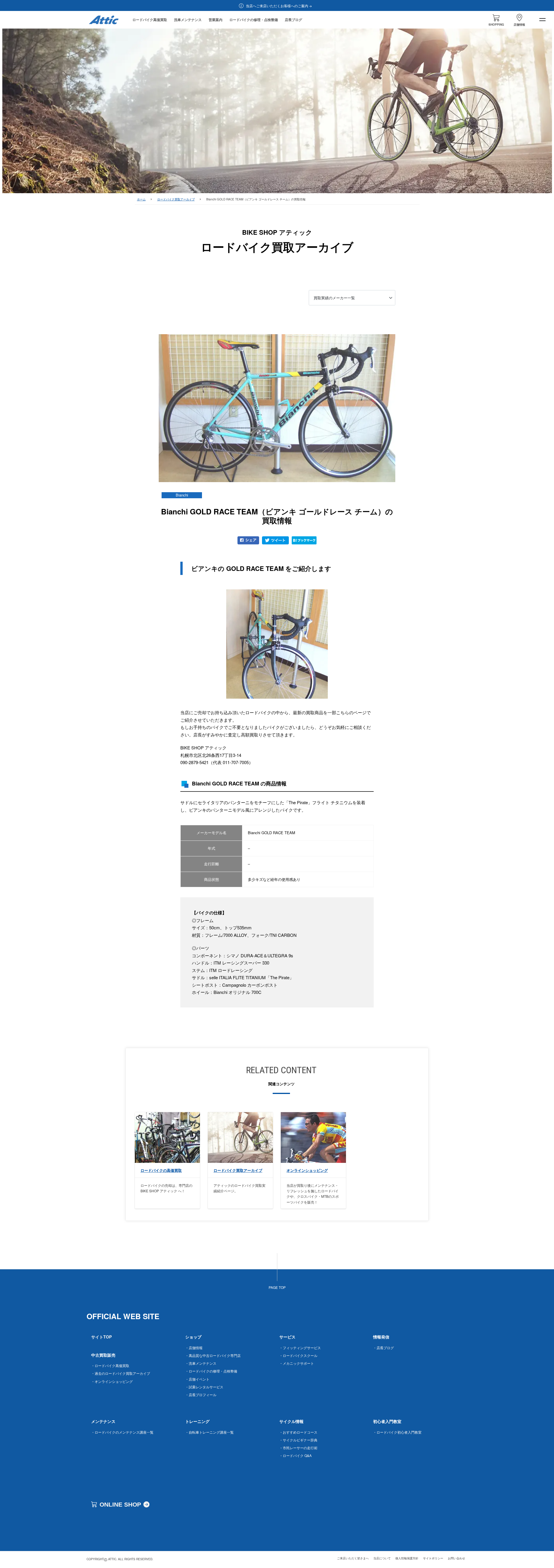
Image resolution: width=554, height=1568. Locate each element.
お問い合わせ (456, 1558)
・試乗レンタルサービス (204, 1386)
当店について (382, 1558)
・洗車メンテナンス (200, 1363)
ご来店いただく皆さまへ (353, 1558)
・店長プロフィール (200, 1394)
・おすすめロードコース (298, 1432)
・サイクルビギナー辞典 (298, 1439)
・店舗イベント (197, 1379)
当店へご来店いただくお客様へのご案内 (277, 5)
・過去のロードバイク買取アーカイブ (120, 1373)
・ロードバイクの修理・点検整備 (211, 1370)
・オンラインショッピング (112, 1381)
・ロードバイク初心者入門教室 (397, 1432)
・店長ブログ (383, 1347)
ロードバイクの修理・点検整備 (253, 19)
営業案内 (215, 19)
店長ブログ (293, 19)
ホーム (141, 199)
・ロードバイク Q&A (295, 1455)
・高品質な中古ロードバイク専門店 (213, 1355)
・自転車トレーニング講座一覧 (209, 1432)
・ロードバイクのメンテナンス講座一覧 (122, 1432)
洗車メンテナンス (188, 19)
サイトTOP (101, 1337)
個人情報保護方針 (406, 1558)
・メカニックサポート (296, 1363)
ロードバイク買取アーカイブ (176, 199)
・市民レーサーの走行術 (298, 1447)
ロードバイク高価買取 (149, 19)
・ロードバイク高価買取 (110, 1365)
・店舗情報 (194, 1347)
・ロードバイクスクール (298, 1355)
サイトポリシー (433, 1558)
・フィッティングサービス (300, 1347)
